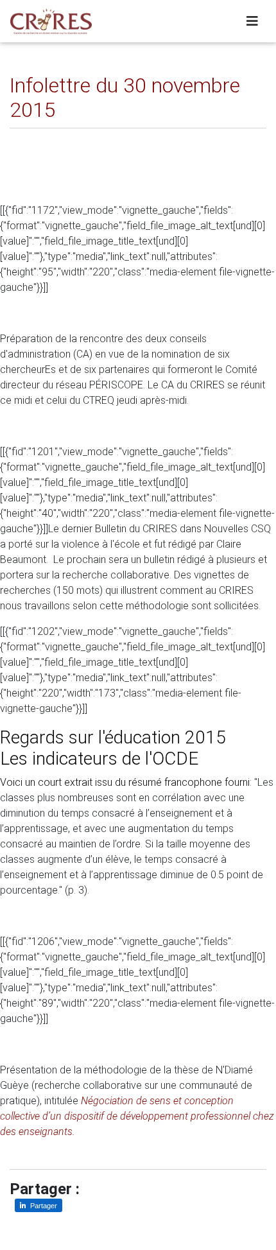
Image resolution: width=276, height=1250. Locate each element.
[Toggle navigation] (252, 21)
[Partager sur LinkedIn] (28, 138)
